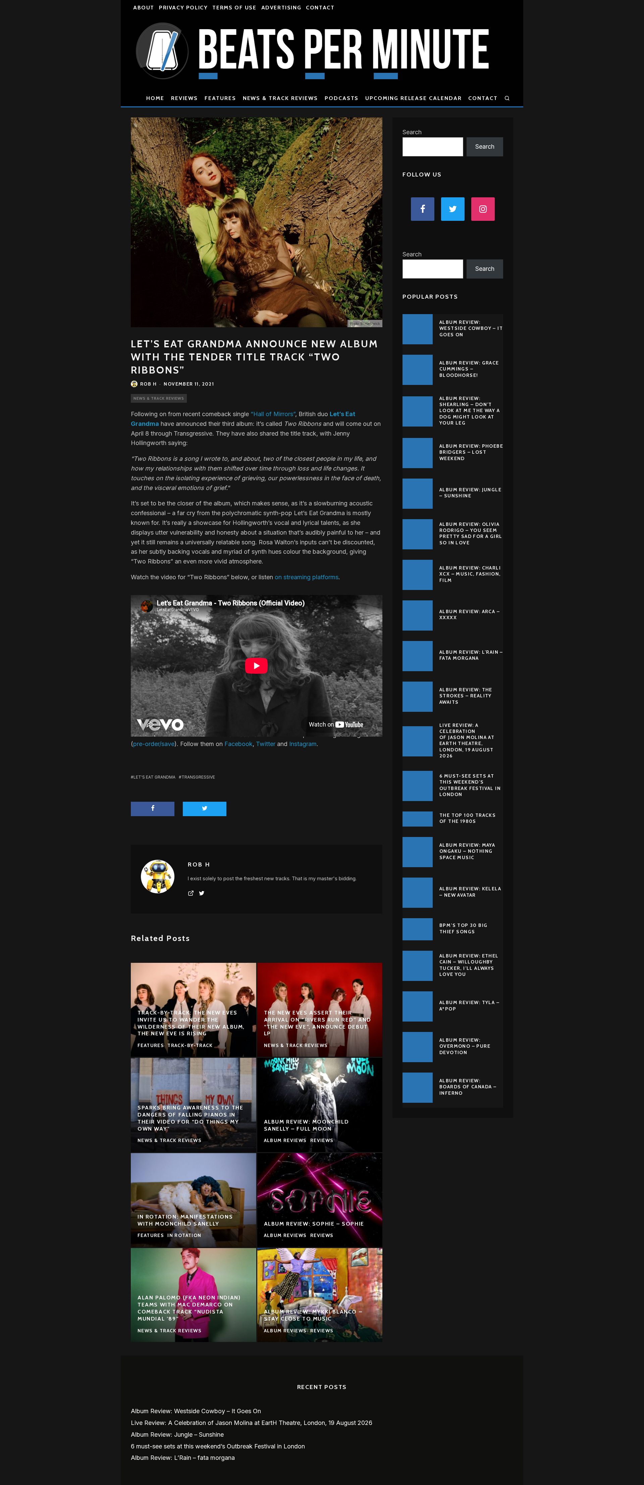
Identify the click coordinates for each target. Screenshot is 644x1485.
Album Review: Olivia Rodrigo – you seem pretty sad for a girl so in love (470, 533)
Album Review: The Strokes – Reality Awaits (465, 696)
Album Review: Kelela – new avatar (470, 892)
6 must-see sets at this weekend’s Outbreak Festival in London (470, 785)
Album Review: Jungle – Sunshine (470, 493)
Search (412, 132)
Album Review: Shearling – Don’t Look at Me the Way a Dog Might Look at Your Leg (469, 410)
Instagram (303, 743)
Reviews (184, 98)
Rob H (148, 384)
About (143, 7)
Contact (320, 7)
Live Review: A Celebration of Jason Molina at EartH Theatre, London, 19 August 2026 (466, 740)
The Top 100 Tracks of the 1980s (467, 818)
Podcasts (342, 98)
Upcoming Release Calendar (413, 98)
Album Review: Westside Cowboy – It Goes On (471, 328)
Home (155, 98)
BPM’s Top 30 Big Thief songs (463, 928)
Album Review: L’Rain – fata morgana (471, 655)
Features (220, 98)
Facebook (238, 743)
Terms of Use (234, 7)
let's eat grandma (154, 777)
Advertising (281, 7)
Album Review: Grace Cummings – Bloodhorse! (469, 369)
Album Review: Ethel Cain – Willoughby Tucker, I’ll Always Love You (469, 965)
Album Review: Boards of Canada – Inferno (467, 1087)
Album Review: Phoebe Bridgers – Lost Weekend (471, 452)
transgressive (198, 777)
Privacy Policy (183, 7)
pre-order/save (153, 743)
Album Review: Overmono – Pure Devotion (464, 1046)
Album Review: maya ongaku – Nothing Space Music (467, 851)
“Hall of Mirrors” (273, 413)
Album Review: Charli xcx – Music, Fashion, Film (470, 574)
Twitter (265, 743)
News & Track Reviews (280, 98)
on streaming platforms (306, 577)
